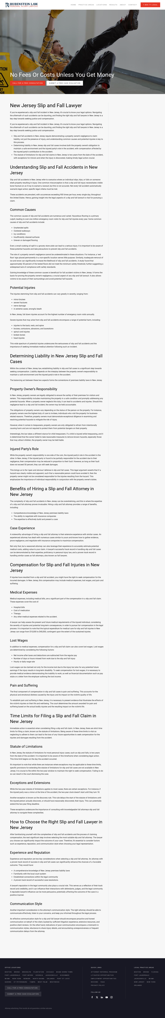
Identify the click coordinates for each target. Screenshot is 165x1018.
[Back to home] (21, 5)
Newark (27, 978)
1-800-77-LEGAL (150, 5)
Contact (132, 5)
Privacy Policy (98, 985)
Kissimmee (64, 975)
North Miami (38, 978)
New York (16, 978)
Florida (154, 972)
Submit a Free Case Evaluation (64, 83)
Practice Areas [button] (86, 5)
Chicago (50, 972)
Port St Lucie (63, 978)
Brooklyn (26, 972)
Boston (8, 972)
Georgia (39, 975)
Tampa (32, 982)
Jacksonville (51, 975)
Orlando (51, 978)
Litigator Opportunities (102, 975)
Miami (7, 978)
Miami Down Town (64, 972)
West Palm (42, 982)
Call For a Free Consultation (28, 83)
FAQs (103, 982)
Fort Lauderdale (12, 975)
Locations (102, 5)
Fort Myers (28, 975)
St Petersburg (20, 982)
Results (113, 5)
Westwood (54, 982)
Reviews (94, 982)
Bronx (17, 972)
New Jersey (139, 982)
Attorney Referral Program (104, 972)
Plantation (38, 972)
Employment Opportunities (103, 978)
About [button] (123, 5)
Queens (8, 982)
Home (73, 5)
